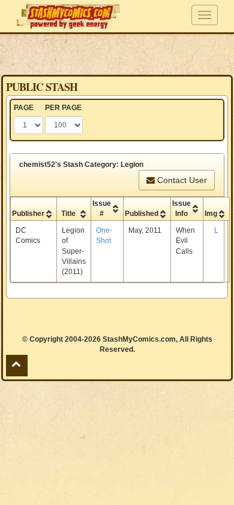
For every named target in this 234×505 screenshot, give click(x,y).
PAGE (24, 108)
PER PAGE (63, 108)
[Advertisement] (117, 54)
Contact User (181, 180)
